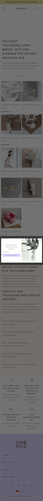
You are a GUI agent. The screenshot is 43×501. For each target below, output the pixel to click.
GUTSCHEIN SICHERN (11, 255)
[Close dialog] (41, 240)
